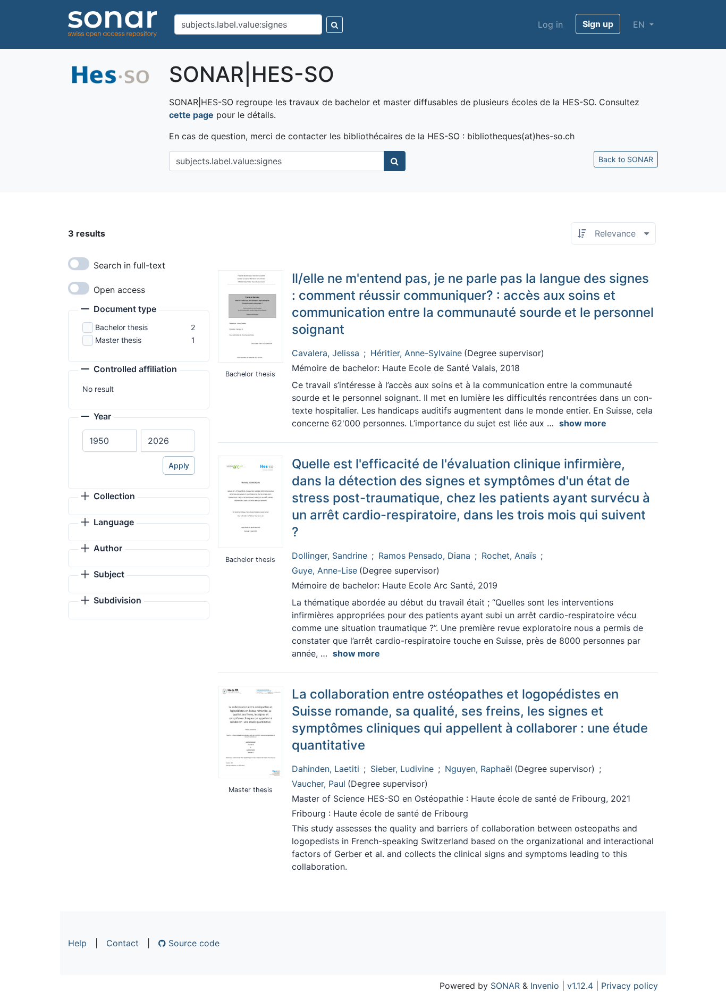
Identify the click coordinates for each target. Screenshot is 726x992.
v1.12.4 (580, 985)
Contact (122, 943)
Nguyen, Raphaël (478, 768)
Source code (193, 943)
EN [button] (640, 24)
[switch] (78, 263)
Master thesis (118, 339)
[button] (118, 309)
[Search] (334, 24)
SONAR (505, 985)
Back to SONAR (625, 159)
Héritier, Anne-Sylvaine (416, 353)
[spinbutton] (109, 441)
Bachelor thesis (121, 327)
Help (77, 943)
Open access (119, 289)
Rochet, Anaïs (509, 555)
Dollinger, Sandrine (329, 555)
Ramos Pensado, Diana (424, 555)
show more (582, 423)
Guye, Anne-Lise (324, 570)
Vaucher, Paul (318, 783)
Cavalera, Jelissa (325, 353)
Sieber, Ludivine (402, 768)
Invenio (544, 985)
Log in (550, 24)
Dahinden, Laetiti (325, 768)
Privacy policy (629, 985)
